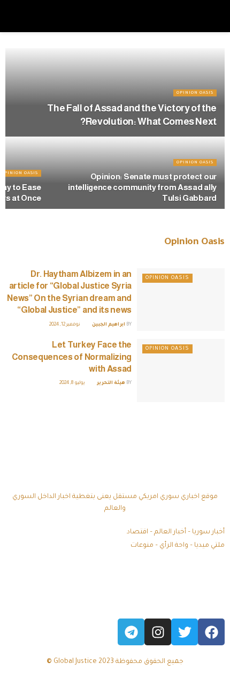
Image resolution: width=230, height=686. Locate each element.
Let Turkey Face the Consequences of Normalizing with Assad (72, 356)
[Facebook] (211, 632)
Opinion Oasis (195, 93)
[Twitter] (184, 632)
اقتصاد (137, 532)
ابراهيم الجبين (108, 325)
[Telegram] (131, 632)
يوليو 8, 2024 (72, 383)
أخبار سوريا (208, 532)
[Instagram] (157, 632)
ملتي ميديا (209, 545)
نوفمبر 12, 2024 (65, 325)
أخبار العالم (170, 532)
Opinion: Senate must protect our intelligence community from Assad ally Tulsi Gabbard (142, 187)
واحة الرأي (173, 545)
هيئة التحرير (111, 383)
